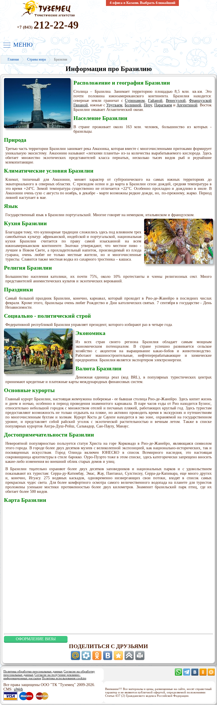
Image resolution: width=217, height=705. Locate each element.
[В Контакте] (194, 674)
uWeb (18, 689)
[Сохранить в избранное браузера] (118, 655)
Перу (148, 105)
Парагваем (163, 105)
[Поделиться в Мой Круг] (86, 655)
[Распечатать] (139, 655)
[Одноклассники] (203, 674)
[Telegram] (186, 674)
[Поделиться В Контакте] (107, 655)
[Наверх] (129, 655)
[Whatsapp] (178, 674)
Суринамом (135, 100)
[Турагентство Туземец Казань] (47, 16)
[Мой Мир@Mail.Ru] (211, 674)
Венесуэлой (176, 100)
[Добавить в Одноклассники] (96, 655)
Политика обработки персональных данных (33, 671)
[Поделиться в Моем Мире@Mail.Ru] (75, 655)
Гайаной (155, 100)
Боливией (133, 105)
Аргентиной (187, 105)
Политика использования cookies (64, 678)
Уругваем (114, 105)
